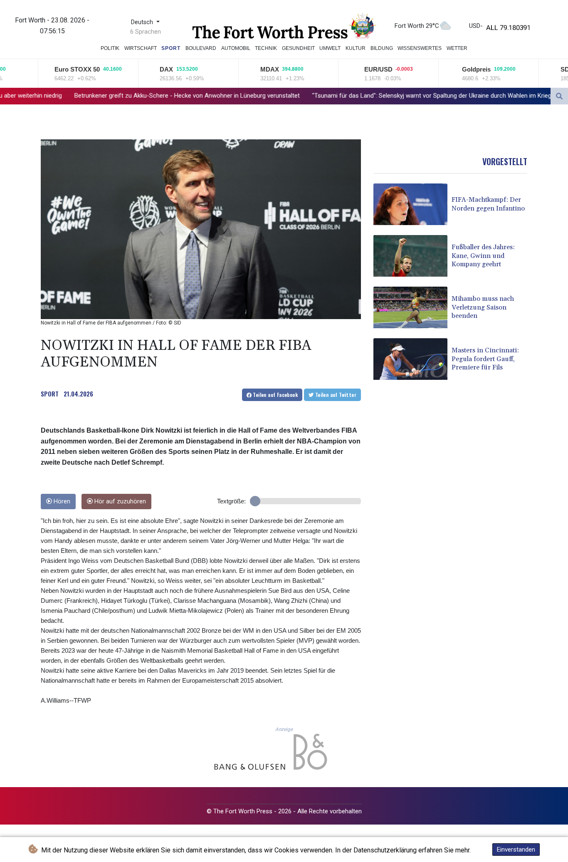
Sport (170, 48)
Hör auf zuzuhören (119, 501)
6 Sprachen (145, 31)
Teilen (275, 394)
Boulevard (200, 48)
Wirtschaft (140, 48)
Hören (61, 501)
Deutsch (143, 22)
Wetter (457, 48)
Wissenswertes (420, 48)
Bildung (381, 48)
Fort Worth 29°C (417, 26)
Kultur (355, 48)
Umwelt (330, 48)
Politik (110, 48)
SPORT (50, 393)
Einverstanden (516, 849)
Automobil (235, 48)
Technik (266, 48)
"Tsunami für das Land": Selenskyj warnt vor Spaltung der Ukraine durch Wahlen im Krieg (350, 95)
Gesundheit (298, 48)
